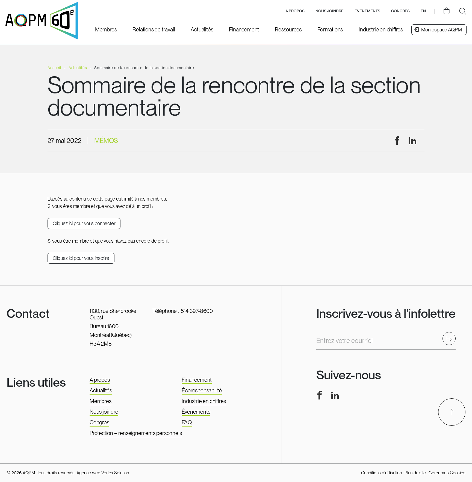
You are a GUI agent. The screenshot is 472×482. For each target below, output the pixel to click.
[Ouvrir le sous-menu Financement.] (244, 29)
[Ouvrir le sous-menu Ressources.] (288, 29)
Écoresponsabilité (202, 390)
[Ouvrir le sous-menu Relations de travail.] (153, 29)
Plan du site (415, 472)
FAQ (186, 422)
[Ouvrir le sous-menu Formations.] (330, 29)
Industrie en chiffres (204, 401)
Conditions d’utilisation (381, 472)
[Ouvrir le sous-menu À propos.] (295, 11)
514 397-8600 (197, 311)
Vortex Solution (115, 472)
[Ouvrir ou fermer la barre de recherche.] (462, 11)
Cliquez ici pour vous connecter (84, 223)
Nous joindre (329, 11)
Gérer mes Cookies (447, 472)
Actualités (101, 390)
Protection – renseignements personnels (136, 433)
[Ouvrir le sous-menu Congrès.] (400, 11)
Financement (197, 380)
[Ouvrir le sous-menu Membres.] (106, 29)
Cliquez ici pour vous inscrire (81, 258)
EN (423, 11)
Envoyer (451, 338)
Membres (100, 401)
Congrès (99, 422)
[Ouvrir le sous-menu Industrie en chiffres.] (380, 29)
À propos (100, 380)
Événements (367, 11)
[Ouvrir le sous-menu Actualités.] (201, 29)
